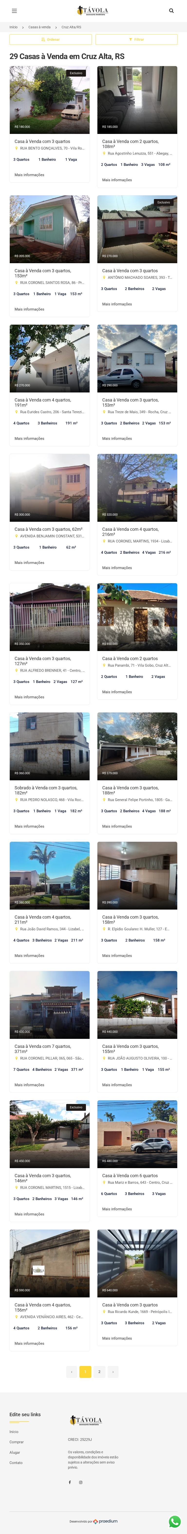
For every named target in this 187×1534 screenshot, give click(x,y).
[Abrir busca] (171, 11)
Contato (16, 1463)
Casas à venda (39, 27)
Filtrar (139, 39)
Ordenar (53, 39)
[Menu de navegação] (15, 11)
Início (13, 27)
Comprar (16, 1442)
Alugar (14, 1452)
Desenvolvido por (81, 1521)
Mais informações (29, 175)
